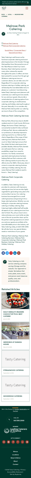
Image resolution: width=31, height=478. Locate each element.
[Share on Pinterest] (11, 253)
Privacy (22, 470)
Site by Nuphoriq (15, 474)
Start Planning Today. (23, 3)
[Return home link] (6, 8)
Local (10, 14)
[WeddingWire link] (18, 442)
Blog (3, 14)
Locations (15, 455)
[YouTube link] (27, 442)
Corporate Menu (19, 50)
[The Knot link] (22, 442)
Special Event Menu (15, 53)
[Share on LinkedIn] (15, 253)
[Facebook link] (8, 442)
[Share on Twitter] (7, 253)
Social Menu (9, 50)
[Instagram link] (4, 442)
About (16, 461)
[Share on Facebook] (3, 253)
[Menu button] (26, 8)
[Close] (29, 2)
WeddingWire (23, 409)
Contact (15, 464)
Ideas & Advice (15, 458)
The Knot (15, 411)
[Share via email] (18, 253)
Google (17, 409)
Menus (15, 451)
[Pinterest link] (13, 442)
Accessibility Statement (15, 472)
